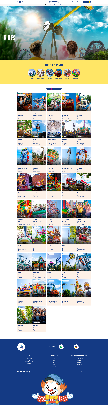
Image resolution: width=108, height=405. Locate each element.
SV (21, 1)
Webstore (80, 1)
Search (75, 1)
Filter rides (55, 88)
